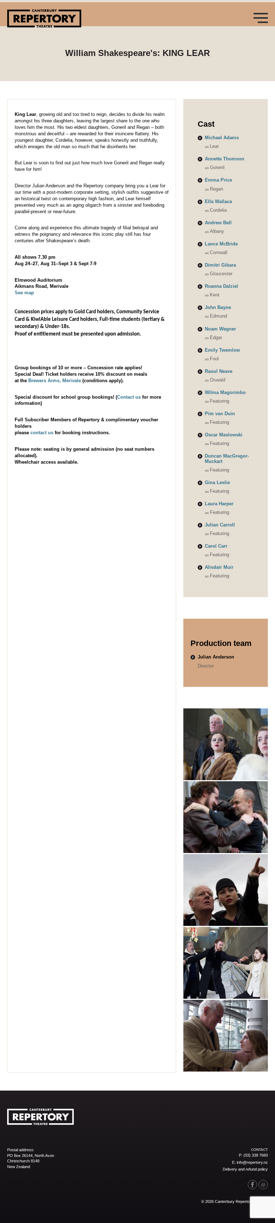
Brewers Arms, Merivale (54, 380)
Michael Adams (222, 137)
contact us (41, 432)
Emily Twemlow (222, 350)
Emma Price (218, 180)
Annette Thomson (224, 158)
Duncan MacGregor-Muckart (227, 458)
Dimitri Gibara (220, 265)
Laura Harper (219, 503)
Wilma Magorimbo (225, 392)
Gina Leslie (217, 482)
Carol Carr (216, 546)
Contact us (129, 397)
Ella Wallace (218, 201)
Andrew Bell (218, 222)
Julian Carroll (220, 525)
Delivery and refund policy (245, 1169)
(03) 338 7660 (255, 1155)
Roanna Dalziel (221, 286)
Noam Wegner (220, 329)
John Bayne (218, 307)
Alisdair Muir (219, 567)
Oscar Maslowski (223, 434)
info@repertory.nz (252, 1162)
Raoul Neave (218, 371)
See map (24, 292)
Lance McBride (221, 244)
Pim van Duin (220, 413)
